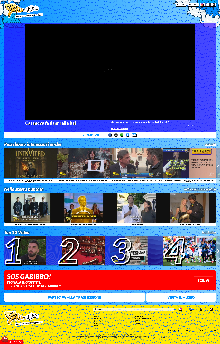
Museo (137, 320)
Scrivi (203, 280)
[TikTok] (214, 4)
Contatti (137, 323)
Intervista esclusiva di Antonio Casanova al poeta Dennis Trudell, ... (189, 180)
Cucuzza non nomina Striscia (83, 225)
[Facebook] (206, 4)
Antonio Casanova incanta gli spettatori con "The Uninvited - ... (30, 180)
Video (95, 316)
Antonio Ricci (98, 318)
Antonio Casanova (119, 129)
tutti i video (209, 232)
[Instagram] (202, 4)
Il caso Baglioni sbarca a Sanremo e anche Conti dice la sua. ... (83, 180)
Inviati (96, 323)
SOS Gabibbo (139, 316)
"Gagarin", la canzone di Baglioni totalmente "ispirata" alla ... (136, 180)
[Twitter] (210, 4)
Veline (96, 325)
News (95, 320)
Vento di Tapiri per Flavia (189, 225)
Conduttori (97, 322)
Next (218, 165)
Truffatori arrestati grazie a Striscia (30, 225)
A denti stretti (136, 225)
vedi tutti (210, 144)
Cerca (195, 4)
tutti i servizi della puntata (200, 189)
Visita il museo (181, 297)
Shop (136, 322)
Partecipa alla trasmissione (74, 297)
